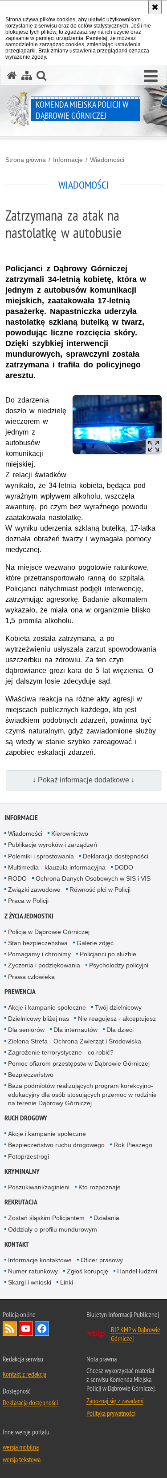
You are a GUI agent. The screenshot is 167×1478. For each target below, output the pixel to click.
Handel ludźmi (137, 1271)
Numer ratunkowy (33, 1271)
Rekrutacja (20, 1202)
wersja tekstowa (22, 1459)
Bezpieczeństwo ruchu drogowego (56, 1144)
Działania (106, 1217)
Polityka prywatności (110, 1413)
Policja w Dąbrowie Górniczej (49, 931)
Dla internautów (75, 1029)
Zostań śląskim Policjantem (46, 1217)
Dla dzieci (120, 1029)
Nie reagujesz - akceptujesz (117, 1018)
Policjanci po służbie (108, 954)
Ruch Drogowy (25, 1118)
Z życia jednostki (28, 916)
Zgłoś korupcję (87, 1271)
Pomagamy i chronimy (39, 954)
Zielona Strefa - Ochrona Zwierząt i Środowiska (74, 1041)
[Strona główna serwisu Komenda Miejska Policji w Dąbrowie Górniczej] (12, 75)
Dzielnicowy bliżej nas (38, 1018)
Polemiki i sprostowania (41, 856)
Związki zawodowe (34, 889)
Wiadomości (107, 159)
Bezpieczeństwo (30, 1074)
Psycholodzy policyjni (118, 965)
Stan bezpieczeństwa (38, 942)
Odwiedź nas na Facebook (42, 1328)
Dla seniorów (26, 1029)
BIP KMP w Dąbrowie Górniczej (135, 1334)
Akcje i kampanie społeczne (47, 1007)
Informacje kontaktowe (40, 1260)
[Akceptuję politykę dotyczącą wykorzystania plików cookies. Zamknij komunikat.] (155, 7)
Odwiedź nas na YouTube (26, 1328)
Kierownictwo (69, 833)
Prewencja (20, 991)
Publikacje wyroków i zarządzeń (52, 844)
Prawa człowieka (31, 976)
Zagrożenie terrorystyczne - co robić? (61, 1052)
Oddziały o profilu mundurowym (52, 1229)
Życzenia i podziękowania (44, 965)
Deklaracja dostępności (115, 856)
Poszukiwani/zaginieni (38, 1187)
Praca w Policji (28, 900)
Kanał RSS (10, 1328)
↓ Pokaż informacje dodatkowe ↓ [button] (83, 780)
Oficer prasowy (102, 1260)
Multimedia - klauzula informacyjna (57, 867)
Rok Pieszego (133, 1144)
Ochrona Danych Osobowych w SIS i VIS (93, 878)
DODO (123, 867)
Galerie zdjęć (95, 942)
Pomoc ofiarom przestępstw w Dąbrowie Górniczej (79, 1063)
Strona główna (25, 159)
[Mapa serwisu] (26, 75)
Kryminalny (22, 1171)
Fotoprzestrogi (28, 1156)
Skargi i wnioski (29, 1282)
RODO (17, 878)
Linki (66, 1282)
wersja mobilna (21, 1446)
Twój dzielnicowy (118, 1007)
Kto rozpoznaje (99, 1187)
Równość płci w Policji (99, 889)
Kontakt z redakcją (24, 1373)
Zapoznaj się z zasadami (114, 1400)
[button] (151, 76)
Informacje (68, 159)
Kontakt (16, 1244)
